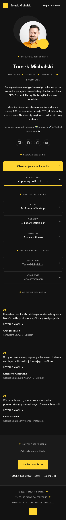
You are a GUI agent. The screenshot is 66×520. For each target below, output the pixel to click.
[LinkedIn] (19, 142)
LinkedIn (29, 334)
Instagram (38, 420)
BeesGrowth (47, 502)
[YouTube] (46, 142)
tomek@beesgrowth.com (25, 476)
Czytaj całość (13, 324)
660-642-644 (49, 476)
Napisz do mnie (51, 5)
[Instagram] (37, 142)
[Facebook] (28, 142)
